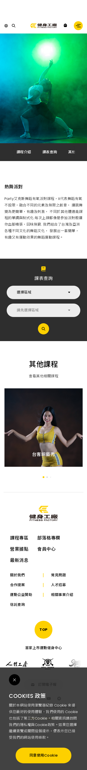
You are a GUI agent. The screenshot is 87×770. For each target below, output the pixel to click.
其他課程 (75, 152)
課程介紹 (24, 152)
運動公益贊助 (21, 594)
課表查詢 (49, 152)
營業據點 (19, 549)
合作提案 (17, 584)
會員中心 (46, 549)
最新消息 (19, 560)
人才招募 (58, 584)
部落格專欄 (48, 538)
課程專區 (19, 538)
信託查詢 (17, 604)
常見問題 (58, 575)
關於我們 (17, 575)
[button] (77, 152)
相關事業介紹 (62, 594)
